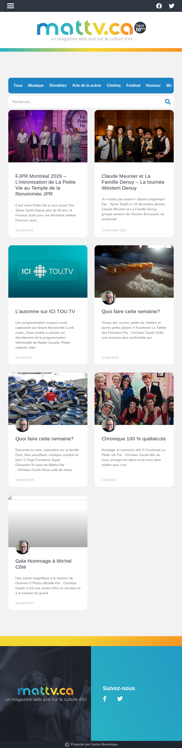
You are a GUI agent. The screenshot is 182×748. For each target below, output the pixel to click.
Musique (36, 85)
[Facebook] (159, 6)
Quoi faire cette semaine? (131, 311)
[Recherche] (168, 102)
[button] (11, 6)
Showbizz (58, 85)
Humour (153, 85)
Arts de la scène (86, 85)
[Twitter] (171, 6)
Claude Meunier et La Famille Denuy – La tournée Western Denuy (133, 182)
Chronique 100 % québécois (134, 438)
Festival (133, 85)
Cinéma (114, 85)
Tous (18, 85)
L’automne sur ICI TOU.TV (45, 311)
